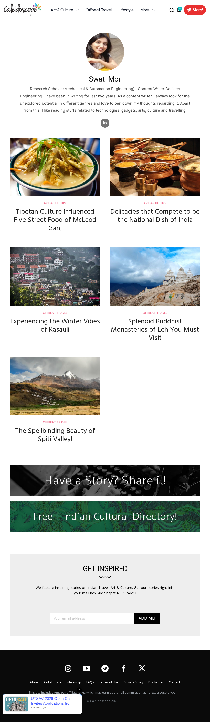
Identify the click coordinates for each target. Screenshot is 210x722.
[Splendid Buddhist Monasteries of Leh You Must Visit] (155, 276)
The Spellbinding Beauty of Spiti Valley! (55, 435)
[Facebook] (123, 669)
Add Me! (147, 618)
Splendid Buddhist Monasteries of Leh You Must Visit (155, 330)
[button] (171, 10)
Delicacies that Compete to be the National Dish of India (155, 216)
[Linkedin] (105, 123)
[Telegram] (104, 669)
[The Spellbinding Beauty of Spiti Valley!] (55, 386)
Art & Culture (55, 203)
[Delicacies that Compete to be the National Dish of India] (155, 167)
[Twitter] (142, 669)
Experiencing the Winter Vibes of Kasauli (55, 325)
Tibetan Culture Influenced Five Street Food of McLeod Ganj (55, 220)
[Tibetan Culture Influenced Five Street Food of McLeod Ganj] (55, 167)
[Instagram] (68, 669)
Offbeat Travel (55, 313)
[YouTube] (86, 669)
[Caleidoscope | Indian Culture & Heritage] (21, 9)
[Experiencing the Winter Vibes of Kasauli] (55, 276)
